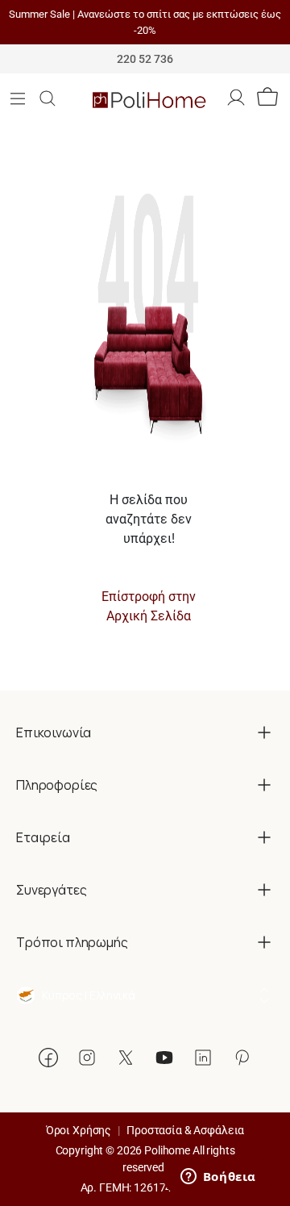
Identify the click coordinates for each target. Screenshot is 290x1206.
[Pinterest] (241, 1057)
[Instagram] (87, 1057)
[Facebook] (48, 1057)
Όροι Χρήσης (78, 1130)
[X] (125, 1057)
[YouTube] (164, 1057)
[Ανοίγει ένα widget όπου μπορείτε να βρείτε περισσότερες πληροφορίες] (218, 1178)
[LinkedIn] (203, 1057)
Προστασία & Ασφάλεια (185, 1130)
